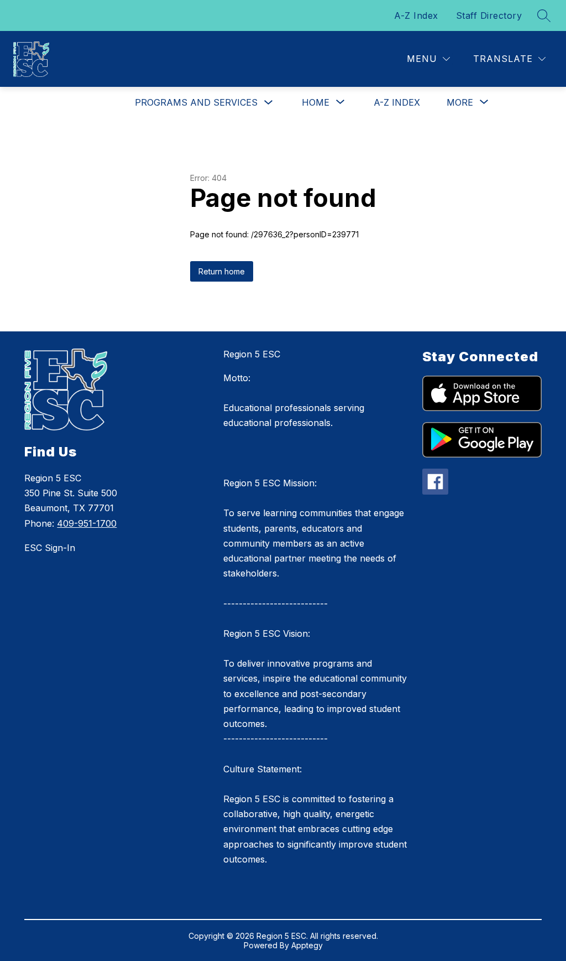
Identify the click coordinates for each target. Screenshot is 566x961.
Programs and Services (196, 102)
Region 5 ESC (251, 354)
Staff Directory (489, 15)
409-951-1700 (87, 523)
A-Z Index (416, 15)
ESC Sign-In (49, 547)
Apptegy (307, 945)
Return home (221, 271)
